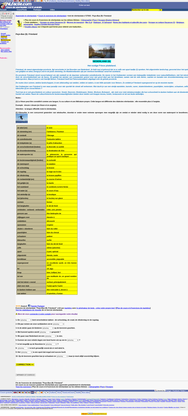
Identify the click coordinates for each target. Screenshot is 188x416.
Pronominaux (116, 401)
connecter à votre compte (40, 314)
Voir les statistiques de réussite (28, 310)
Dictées (180, 399)
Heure (91, 400)
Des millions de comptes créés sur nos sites (6, 23)
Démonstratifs (3, 400)
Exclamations (19, 400)
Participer (37, 10)
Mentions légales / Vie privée (155, 407)
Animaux (44, 399)
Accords (21, 399)
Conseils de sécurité (63, 407)
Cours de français (65, 405)
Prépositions (145, 401)
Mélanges (8, 401)
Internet (116, 400)
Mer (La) (88, 22)
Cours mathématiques (33, 405)
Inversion (121, 400)
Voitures (86, 402)
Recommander (6, 40)
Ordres (54, 401)
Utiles (52, 10)
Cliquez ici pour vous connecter (7, 17)
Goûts (58, 400)
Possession (103, 401)
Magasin (153, 400)
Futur (46, 400)
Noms (32, 401)
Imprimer (4, 37)
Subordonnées (14, 402)
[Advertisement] (6, 70)
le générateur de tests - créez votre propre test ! (96, 308)
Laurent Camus (20, 407)
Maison (159, 400)
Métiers (13, 401)
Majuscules (165, 400)
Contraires (144, 399)
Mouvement (181, 400)
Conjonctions (125, 399)
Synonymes (22, 402)
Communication (82, 399)
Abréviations (15, 399)
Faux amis (31, 400)
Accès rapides (5, 35)
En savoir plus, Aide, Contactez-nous (34, 407)
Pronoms (123, 401)
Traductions (52, 402)
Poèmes (109, 401)
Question (168, 401)
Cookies (166, 407)
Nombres (27, 401)
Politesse (89, 401)
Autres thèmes (112, 20)
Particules (66, 401)
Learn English (98, 405)
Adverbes (32, 399)
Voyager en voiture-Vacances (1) (161, 22)
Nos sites (86, 392)
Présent (151, 401)
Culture (53, 392)
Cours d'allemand (55, 405)
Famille (26, 400)
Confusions (118, 399)
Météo (18, 401)
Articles (58, 399)
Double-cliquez (31, 27)
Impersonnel (105, 400)
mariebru (68, 308)
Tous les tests (44, 402)
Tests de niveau (35, 402)
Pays (95, 20)
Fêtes (50, 400)
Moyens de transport (75, 22)
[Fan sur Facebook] (160, 391)
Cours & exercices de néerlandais (52, 16)
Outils (78, 392)
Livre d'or (4, 38)
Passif (71, 401)
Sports (179, 401)
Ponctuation (96, 401)
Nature (22, 401)
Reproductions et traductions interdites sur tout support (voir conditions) (89, 407)
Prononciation (130, 401)
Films (36, 400)
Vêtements (98, 402)
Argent (49, 399)
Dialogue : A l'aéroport (102, 22)
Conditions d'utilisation (51, 407)
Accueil (3, 10)
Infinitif (111, 400)
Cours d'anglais (22, 405)
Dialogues (174, 399)
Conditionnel (110, 399)
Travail (57, 402)
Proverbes (138, 401)
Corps (150, 399)
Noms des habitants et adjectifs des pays (130, 22)
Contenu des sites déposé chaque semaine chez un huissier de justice (128, 407)
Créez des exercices (108, 405)
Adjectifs (27, 399)
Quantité (163, 401)
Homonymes (97, 400)
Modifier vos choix (174, 407)
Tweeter (34, 306)
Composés (103, 399)
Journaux (131, 400)
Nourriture (37, 401)
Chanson (74, 399)
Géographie (86, 20)
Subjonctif (6, 402)
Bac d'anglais (82, 405)
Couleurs (155, 399)
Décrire (185, 399)
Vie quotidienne (75, 402)
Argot (53, 399)
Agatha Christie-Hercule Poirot (47, 24)
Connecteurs (132, 399)
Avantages (3, 28)
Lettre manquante (139, 400)
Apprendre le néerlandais (26, 16)
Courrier (160, 399)
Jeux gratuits (5, 50)
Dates (169, 399)
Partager (41, 306)
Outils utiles (74, 405)
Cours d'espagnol (45, 405)
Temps (28, 402)
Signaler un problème (4, 42)
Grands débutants (73, 400)
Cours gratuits (6, 392)
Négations (43, 401)
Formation (41, 400)
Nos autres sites (6, 51)
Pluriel (84, 401)
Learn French (90, 405)
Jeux (59, 392)
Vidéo (68, 402)
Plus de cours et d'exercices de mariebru (133, 308)
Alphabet (38, 399)
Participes (60, 401)
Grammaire (64, 400)
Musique (2, 401)
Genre (54, 400)
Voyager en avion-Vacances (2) (52, 22)
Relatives (174, 401)
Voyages (101, 20)
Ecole (9, 400)
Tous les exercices (23, 387)
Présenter (157, 401)
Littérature (147, 400)
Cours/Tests (22, 10)
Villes (81, 402)
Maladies (171, 400)
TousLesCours (68, 392)
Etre (13, 400)
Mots (175, 400)
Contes (139, 399)
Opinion (49, 401)
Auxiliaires (68, 399)
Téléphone (63, 402)
